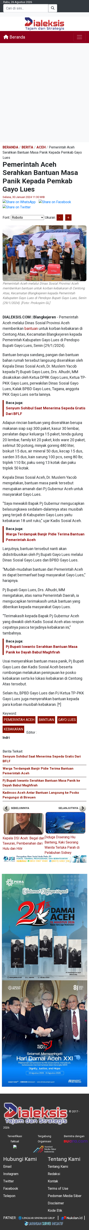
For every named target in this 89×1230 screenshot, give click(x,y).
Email (7, 1167)
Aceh (41, 147)
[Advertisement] (44, 92)
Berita (27, 147)
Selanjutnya (68, 808)
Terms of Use (58, 1188)
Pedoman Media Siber (64, 1196)
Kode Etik (55, 1210)
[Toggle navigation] (79, 37)
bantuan (31, 328)
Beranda (16, 37)
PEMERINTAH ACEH (19, 720)
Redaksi (54, 1174)
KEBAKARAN (13, 729)
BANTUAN (46, 720)
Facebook (10, 1188)
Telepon (9, 1196)
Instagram (10, 1174)
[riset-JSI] (44, 859)
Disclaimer (56, 1203)
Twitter (8, 1181)
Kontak (53, 1181)
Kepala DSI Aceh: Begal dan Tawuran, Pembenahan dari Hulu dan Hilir (23, 843)
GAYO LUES (67, 720)
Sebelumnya (19, 808)
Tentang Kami (58, 1167)
